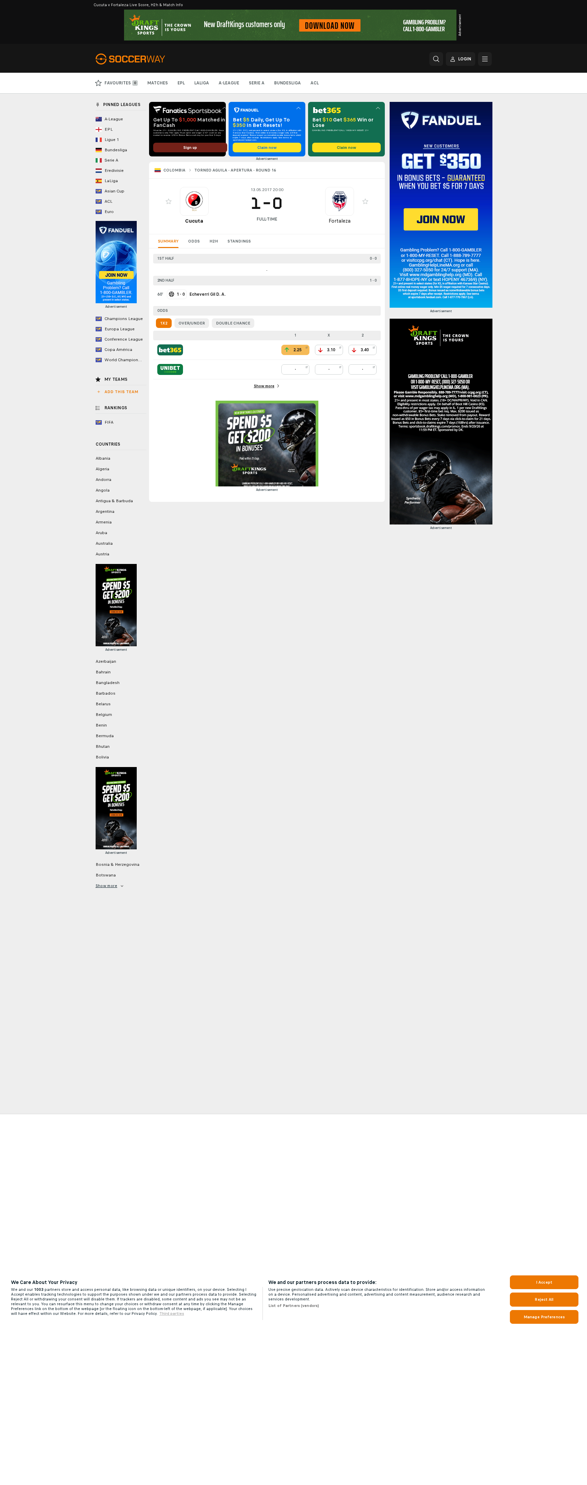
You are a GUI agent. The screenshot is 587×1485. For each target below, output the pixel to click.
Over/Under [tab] (192, 323)
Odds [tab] (194, 241)
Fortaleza (340, 220)
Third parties (171, 1313)
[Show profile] (194, 201)
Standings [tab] (239, 241)
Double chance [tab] (233, 323)
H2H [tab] (213, 241)
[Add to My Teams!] (168, 201)
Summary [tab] (168, 241)
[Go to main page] (143, 59)
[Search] (436, 59)
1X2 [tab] (164, 323)
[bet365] (170, 349)
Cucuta (194, 220)
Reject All (544, 1299)
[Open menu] (485, 59)
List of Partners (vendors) (293, 1305)
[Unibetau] (170, 369)
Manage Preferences (544, 1317)
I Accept (544, 1282)
